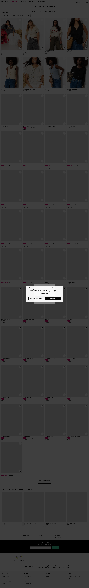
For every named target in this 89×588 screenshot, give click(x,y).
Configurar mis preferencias (36, 298)
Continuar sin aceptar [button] (44, 293)
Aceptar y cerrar (53, 298)
